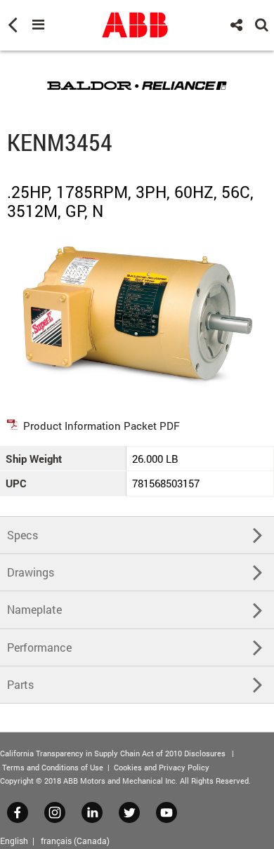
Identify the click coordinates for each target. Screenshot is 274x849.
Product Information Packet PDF (101, 426)
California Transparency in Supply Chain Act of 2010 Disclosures (113, 753)
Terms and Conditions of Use (52, 767)
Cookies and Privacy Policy (161, 767)
